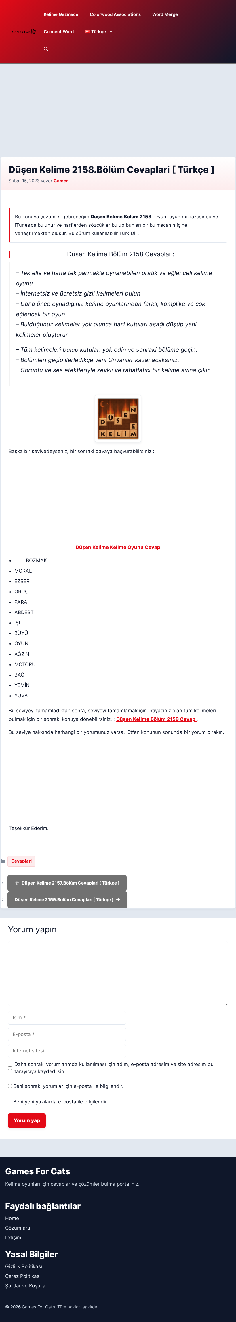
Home (12, 1218)
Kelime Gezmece (61, 14)
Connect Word (59, 31)
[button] (46, 49)
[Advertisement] (118, 107)
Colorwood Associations (115, 14)
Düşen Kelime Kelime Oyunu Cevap (118, 547)
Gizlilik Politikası (23, 1266)
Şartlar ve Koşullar (26, 1286)
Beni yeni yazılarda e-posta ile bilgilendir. (60, 1102)
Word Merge (165, 14)
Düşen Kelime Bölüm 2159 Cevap (156, 719)
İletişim (13, 1237)
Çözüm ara (17, 1228)
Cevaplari (21, 861)
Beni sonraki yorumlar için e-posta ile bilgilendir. (68, 1086)
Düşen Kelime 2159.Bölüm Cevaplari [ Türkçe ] (64, 899)
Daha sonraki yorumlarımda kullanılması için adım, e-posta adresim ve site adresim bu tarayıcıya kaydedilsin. (114, 1068)
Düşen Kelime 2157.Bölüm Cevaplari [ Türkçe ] (70, 883)
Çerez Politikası (23, 1276)
